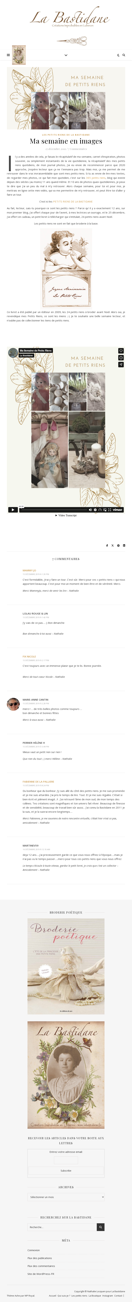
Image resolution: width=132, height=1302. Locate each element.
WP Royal (29, 1295)
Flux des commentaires (41, 1266)
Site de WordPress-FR (41, 1274)
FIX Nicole (29, 656)
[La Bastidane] (19, 55)
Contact (118, 1295)
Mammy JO (29, 570)
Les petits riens (79, 1295)
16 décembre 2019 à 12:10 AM (36, 849)
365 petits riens (95, 177)
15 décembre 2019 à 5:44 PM (36, 746)
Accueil (52, 1295)
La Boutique (95, 1295)
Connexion (34, 1250)
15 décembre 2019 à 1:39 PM (36, 574)
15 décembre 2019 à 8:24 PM (36, 785)
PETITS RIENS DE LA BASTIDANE (72, 201)
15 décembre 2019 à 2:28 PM (36, 703)
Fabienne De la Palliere (38, 781)
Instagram (107, 1295)
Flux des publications (40, 1258)
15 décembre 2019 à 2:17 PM (36, 660)
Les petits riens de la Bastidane (66, 134)
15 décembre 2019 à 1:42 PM (36, 617)
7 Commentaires (77, 149)
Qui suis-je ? (64, 1295)
